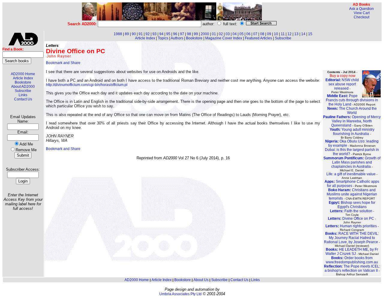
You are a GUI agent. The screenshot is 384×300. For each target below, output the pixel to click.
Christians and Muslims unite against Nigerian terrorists (352, 194)
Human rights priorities (351, 226)
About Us (201, 280)
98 (189, 34)
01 (214, 34)
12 (289, 34)
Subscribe (23, 91)
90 (134, 34)
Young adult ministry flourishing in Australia (352, 131)
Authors (177, 38)
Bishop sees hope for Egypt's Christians (352, 205)
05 (241, 34)
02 (221, 34)
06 (248, 34)
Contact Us (23, 99)
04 (234, 34)
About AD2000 (23, 86)
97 (182, 34)
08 (262, 34)
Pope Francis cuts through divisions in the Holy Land (352, 100)
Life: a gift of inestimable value (351, 174)
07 (255, 34)
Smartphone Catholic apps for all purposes (352, 183)
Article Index (23, 78)
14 (303, 34)
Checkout (361, 17)
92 (148, 34)
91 (141, 34)
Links (23, 95)
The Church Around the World (352, 110)
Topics (163, 38)
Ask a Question (361, 9)
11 (283, 34)
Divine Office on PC (351, 218)
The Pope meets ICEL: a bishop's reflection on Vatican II (352, 268)
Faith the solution (351, 211)
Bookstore (23, 82)
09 (269, 34)
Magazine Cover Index (223, 38)
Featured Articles (258, 38)
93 (154, 34)
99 (196, 34)
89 (127, 34)
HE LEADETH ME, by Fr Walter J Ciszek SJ (352, 251)
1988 (118, 34)
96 (175, 34)
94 (161, 34)
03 (228, 34)
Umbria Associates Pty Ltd (180, 294)
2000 (205, 34)
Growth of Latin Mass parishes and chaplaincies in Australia (351, 162)
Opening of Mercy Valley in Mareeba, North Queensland (352, 121)
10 (276, 34)
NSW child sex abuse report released (342, 84)
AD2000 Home (23, 74)
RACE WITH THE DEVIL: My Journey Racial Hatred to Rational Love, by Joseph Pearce (351, 237)
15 (310, 34)
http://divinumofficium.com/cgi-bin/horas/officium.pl (87, 85)
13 (296, 34)
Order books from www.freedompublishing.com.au (352, 260)
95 (168, 34)
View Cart (362, 13)
